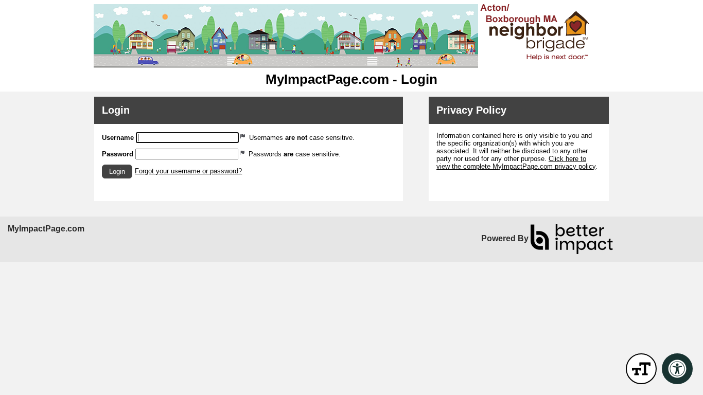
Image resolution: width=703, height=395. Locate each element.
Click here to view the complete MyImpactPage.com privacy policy (515, 162)
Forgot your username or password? (188, 171)
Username (118, 137)
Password (117, 154)
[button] (117, 171)
